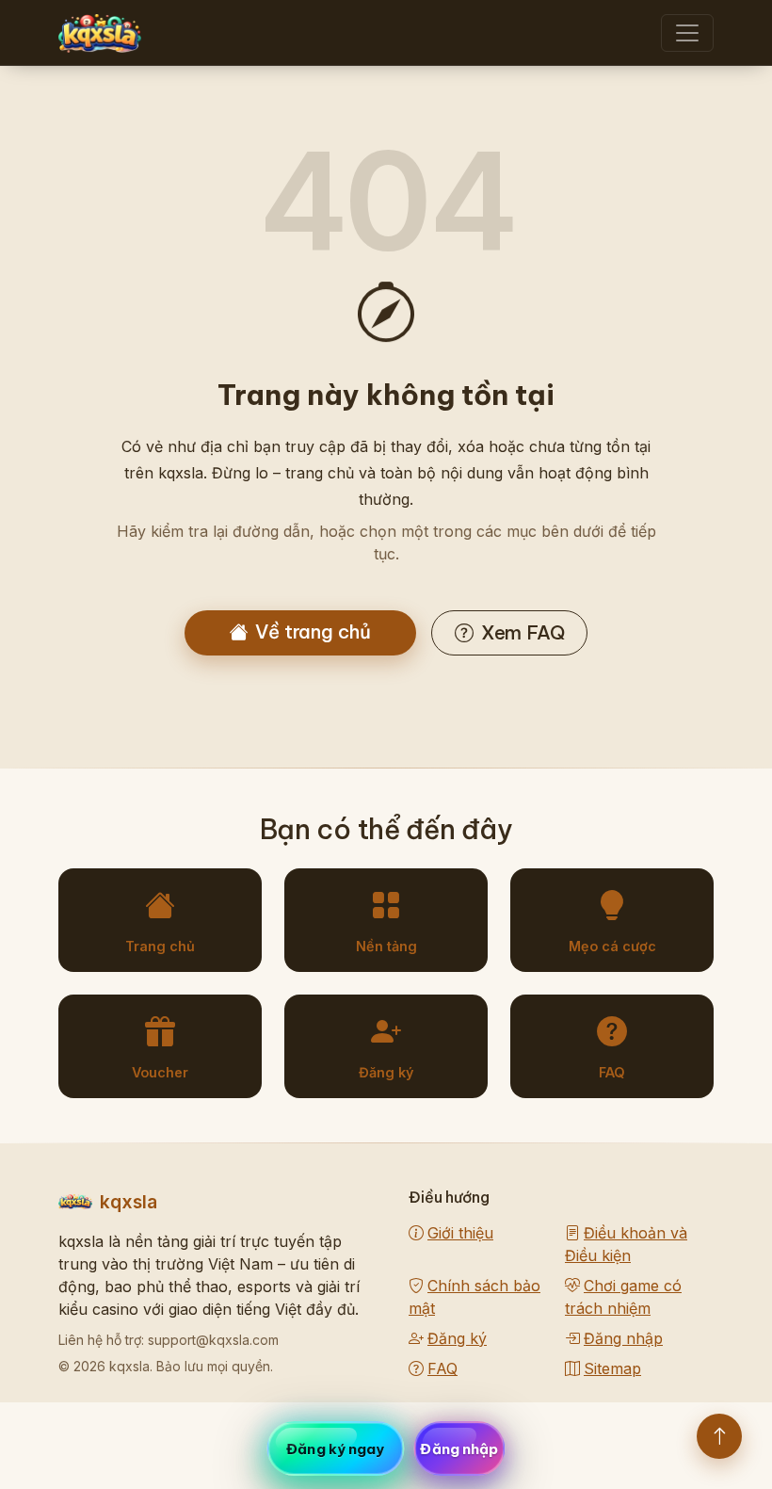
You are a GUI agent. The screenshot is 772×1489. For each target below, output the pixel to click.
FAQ (442, 1368)
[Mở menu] (687, 33)
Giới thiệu (460, 1232)
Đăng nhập (623, 1338)
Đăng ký (457, 1338)
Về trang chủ (313, 631)
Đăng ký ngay (335, 1449)
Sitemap (612, 1368)
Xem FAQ (523, 632)
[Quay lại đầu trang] (719, 1436)
